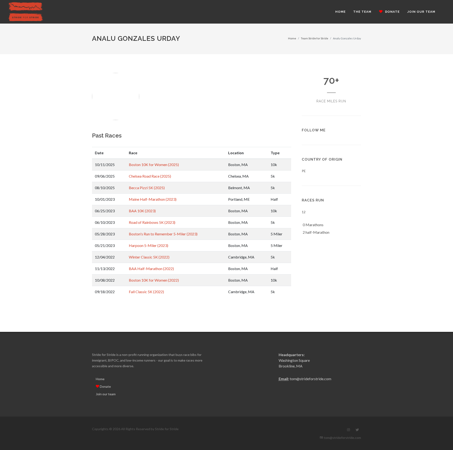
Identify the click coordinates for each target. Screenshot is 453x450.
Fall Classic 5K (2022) (146, 291)
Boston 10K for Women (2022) (154, 280)
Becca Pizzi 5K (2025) (147, 187)
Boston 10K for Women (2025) (154, 164)
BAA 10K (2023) (142, 210)
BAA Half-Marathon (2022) (151, 268)
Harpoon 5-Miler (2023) (148, 245)
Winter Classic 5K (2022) (149, 257)
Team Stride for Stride (314, 38)
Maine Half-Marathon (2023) (152, 199)
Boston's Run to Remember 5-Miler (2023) (163, 234)
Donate (105, 386)
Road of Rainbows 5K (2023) (152, 222)
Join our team (106, 394)
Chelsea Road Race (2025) (150, 176)
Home (292, 38)
